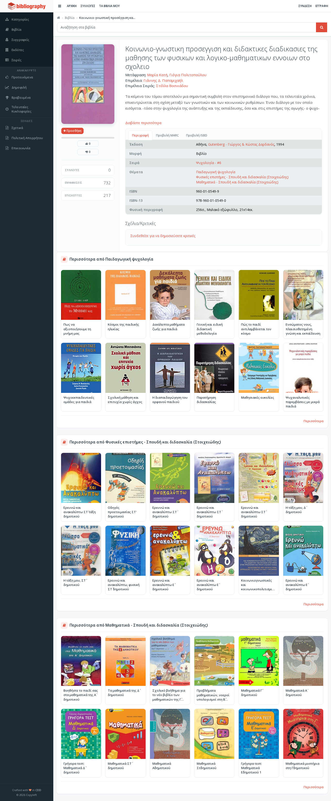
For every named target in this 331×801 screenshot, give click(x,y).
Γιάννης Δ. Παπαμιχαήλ (163, 80)
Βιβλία (69, 17)
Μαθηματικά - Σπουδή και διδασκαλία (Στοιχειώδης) (237, 182)
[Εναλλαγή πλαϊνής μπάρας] (59, 6)
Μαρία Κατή (157, 74)
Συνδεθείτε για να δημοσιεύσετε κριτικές (162, 235)
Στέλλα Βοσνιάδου (172, 85)
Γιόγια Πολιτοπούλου (187, 74)
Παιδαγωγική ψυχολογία (215, 172)
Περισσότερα (313, 421)
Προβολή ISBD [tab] (196, 135)
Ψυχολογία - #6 (208, 162)
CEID (38, 790)
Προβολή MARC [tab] (167, 135)
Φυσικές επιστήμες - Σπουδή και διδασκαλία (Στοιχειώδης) (242, 177)
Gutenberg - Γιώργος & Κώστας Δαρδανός (241, 144)
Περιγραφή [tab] (140, 135)
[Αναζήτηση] (321, 27)
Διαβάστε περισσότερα (143, 122)
